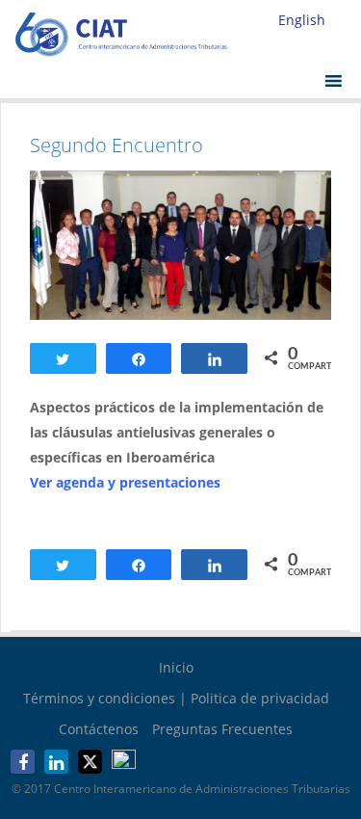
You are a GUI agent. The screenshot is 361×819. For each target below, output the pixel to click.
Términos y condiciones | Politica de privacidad (176, 698)
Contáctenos (99, 729)
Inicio (176, 667)
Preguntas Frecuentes (222, 729)
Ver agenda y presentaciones (125, 482)
